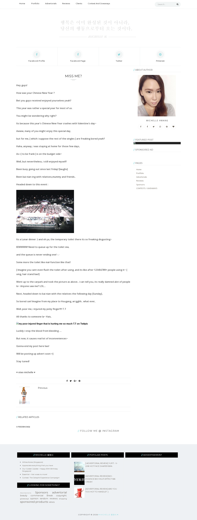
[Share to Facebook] (67, 381)
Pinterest (160, 61)
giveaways (24, 499)
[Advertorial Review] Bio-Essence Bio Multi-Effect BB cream (100, 479)
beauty (23, 495)
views (52, 502)
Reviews (66, 3)
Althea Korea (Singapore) (32, 462)
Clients (79, 3)
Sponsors (140, 184)
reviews (54, 498)
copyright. (61, 495)
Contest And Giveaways (99, 3)
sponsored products (34, 501)
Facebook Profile (36, 61)
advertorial (59, 492)
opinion (34, 498)
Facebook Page (78, 61)
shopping (63, 499)
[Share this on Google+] (75, 381)
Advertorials (50, 3)
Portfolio (35, 3)
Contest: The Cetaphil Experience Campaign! (40, 478)
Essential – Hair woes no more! (34, 474)
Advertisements (25, 493)
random (44, 498)
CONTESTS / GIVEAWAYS (146, 188)
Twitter (119, 61)
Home (22, 3)
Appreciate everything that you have (37, 465)
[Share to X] (71, 381)
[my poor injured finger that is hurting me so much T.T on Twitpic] (52, 324)
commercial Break (42, 495)
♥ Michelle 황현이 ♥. (108, 515)
